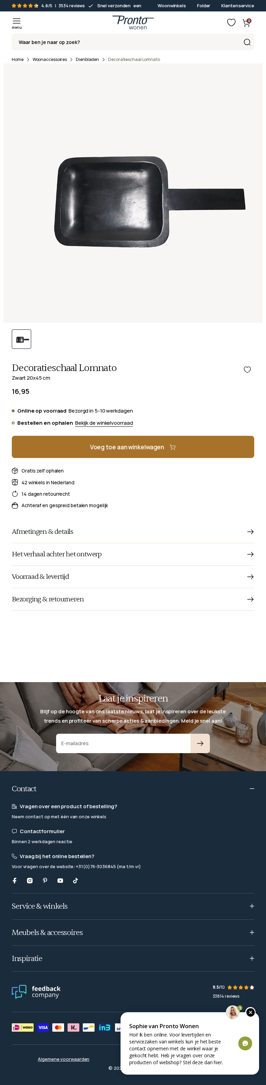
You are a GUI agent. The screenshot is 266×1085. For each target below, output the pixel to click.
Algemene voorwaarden (63, 1059)
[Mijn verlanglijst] (231, 22)
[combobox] (133, 42)
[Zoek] (247, 42)
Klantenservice (237, 5)
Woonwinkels (172, 5)
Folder (203, 5)
